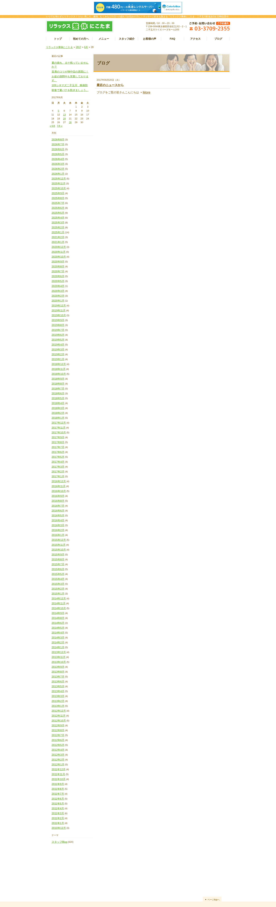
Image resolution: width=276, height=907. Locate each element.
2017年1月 (58, 476)
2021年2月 (58, 237)
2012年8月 (58, 730)
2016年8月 (58, 500)
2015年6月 (58, 569)
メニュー (104, 38)
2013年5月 (58, 686)
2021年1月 (58, 242)
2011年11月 (58, 774)
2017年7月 (58, 447)
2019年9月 (58, 320)
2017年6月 (58, 452)
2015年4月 (58, 578)
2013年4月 (58, 691)
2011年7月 (58, 793)
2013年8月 (58, 671)
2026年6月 (58, 149)
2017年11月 (59, 427)
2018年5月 (58, 398)
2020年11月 (59, 251)
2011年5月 (58, 803)
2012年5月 (58, 744)
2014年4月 (58, 632)
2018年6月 (58, 393)
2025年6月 (58, 207)
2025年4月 (58, 217)
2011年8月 (58, 788)
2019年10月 (59, 315)
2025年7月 (58, 202)
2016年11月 (59, 486)
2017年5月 (58, 456)
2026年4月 (58, 159)
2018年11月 (59, 368)
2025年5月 (58, 212)
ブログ (218, 38)
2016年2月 (58, 530)
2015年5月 (58, 574)
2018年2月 (58, 412)
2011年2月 (58, 818)
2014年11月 (59, 603)
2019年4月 (58, 344)
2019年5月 (58, 339)
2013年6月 (58, 681)
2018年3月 (58, 408)
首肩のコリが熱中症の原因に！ (70, 71)
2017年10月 (59, 432)
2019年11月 (59, 310)
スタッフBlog (59, 841)
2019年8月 (58, 325)
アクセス (195, 38)
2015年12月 (59, 539)
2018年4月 (58, 403)
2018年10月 (59, 373)
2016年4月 (58, 520)
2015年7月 (58, 564)
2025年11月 (59, 183)
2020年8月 (58, 266)
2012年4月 (58, 749)
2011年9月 (58, 784)
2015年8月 (58, 559)
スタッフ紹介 (127, 38)
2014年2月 (58, 642)
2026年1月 (58, 173)
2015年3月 (58, 583)
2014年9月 (58, 613)
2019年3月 (58, 349)
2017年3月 (58, 466)
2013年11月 (59, 657)
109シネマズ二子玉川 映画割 (70, 85)
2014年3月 (58, 637)
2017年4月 (58, 461)
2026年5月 (58, 154)
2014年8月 (58, 618)
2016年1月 (58, 535)
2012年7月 (58, 735)
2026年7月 (58, 144)
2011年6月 (58, 798)
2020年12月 (59, 246)
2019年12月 (59, 305)
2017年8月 (58, 442)
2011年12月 (59, 769)
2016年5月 (58, 515)
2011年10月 (59, 779)
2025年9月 (58, 193)
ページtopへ (213, 899)
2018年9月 (58, 378)
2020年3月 (58, 290)
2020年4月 (58, 285)
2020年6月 (58, 276)
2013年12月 (59, 652)
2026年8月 (58, 139)
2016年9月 (58, 495)
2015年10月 (59, 549)
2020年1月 (58, 300)
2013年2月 (58, 701)
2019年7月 (58, 329)
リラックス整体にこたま (59, 47)
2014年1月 (58, 647)
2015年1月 (58, 593)
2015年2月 (58, 588)
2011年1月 (58, 823)
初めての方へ (81, 38)
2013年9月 (58, 666)
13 (64, 114)
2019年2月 (58, 354)
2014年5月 (58, 627)
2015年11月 (59, 544)
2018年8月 (58, 383)
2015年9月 (58, 554)
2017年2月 (58, 471)
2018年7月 (58, 388)
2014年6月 (58, 622)
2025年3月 (58, 222)
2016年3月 (58, 525)
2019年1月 (58, 359)
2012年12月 (59, 710)
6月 (86, 47)
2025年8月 (58, 198)
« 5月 (52, 126)
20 (64, 118)
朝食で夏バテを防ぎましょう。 (70, 90)
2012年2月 (58, 759)
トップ (58, 38)
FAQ (172, 38)
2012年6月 (58, 740)
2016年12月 (59, 481)
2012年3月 (58, 754)
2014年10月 (59, 608)
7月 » (59, 126)
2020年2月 (58, 295)
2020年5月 (58, 281)
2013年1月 (58, 705)
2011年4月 (58, 808)
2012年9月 (58, 725)
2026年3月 (58, 163)
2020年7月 (58, 271)
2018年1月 (58, 417)
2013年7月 (58, 676)
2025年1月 (58, 232)
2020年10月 (59, 256)
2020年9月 (58, 261)
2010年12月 (59, 827)
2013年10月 (59, 661)
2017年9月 (58, 437)
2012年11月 (59, 715)
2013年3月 (58, 696)
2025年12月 (59, 178)
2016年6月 (58, 510)
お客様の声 (149, 38)
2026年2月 (58, 168)
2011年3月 (58, 813)
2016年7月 (58, 505)
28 (70, 122)
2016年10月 (59, 491)
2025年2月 (58, 227)
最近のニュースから (110, 85)
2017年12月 (59, 422)
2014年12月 (59, 598)
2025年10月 (59, 188)
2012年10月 (59, 720)
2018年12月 (59, 364)
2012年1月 (58, 764)
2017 (78, 47)
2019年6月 (58, 334)
